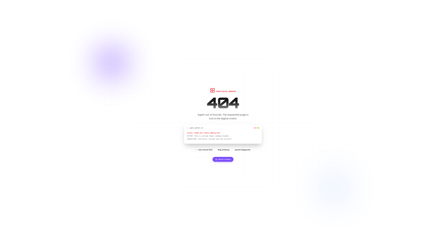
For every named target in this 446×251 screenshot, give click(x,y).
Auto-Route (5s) (205, 150)
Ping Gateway (224, 150)
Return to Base (224, 159)
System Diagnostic (243, 150)
